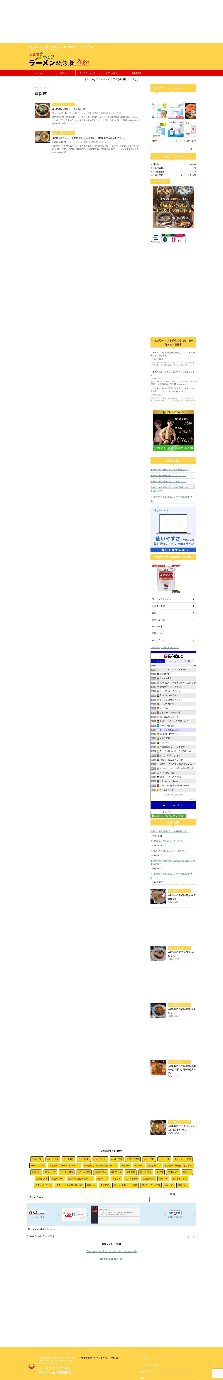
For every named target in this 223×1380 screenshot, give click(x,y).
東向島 (102, 1178)
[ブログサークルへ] (115, 1215)
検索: (173, 1194)
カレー (149, 1159)
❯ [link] (194, 1236)
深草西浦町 (103, 113)
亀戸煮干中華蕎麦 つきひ (178, 1165)
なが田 (116, 1159)
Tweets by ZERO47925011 (164, 647)
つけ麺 (84, 1159)
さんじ (53, 1159)
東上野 (57, 1178)
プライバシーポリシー (100, 1352)
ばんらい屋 (72, 113)
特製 (91, 1185)
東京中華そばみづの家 (80, 1178)
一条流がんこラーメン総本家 (64, 1165)
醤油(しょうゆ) (115, 113)
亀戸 (139, 1165)
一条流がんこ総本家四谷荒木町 (100, 1165)
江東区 (148, 1178)
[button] (58, 1214)
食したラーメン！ (88, 73)
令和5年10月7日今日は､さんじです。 (168, 475)
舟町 (105, 1185)
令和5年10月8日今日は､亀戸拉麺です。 (169, 469)
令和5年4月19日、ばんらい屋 (68, 109)
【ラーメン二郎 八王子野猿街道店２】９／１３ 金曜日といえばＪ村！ (172, 354)
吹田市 (116, 1172)
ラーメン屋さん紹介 (161, 599)
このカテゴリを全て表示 (173, 795)
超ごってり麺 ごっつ (125, 1185)
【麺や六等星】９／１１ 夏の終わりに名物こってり (172, 373)
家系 (187, 1172)
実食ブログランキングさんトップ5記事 (100, 1358)
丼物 (126, 1165)
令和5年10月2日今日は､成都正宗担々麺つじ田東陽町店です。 (172, 489)
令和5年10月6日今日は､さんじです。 (168, 481)
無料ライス (180, 1178)
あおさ (37, 1159)
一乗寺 (85, 142)
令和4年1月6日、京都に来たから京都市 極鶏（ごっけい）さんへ (88, 137)
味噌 (131, 1172)
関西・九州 (104, 142)
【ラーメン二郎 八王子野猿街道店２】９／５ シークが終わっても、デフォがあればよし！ (172, 389)
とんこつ (100, 1159)
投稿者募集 (136, 73)
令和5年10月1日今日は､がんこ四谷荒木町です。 (171, 499)
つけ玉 (69, 1159)
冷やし (50, 1172)
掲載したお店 (158, 619)
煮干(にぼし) (44, 1185)
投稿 (154, 612)
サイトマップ (118, 1352)
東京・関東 (157, 626)
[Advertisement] (91, 21)
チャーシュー (183, 1159)
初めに (63, 73)
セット (70, 142)
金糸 (169, 1185)
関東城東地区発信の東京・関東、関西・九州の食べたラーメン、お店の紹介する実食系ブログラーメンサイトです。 (56, 1361)
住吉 (36, 1172)
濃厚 (97, 142)
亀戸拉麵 (154, 1165)
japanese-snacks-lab (111, 1258)
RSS (130, 1352)
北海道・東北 (158, 606)
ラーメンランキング (36, 1217)
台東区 (100, 1172)
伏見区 (95, 113)
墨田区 (173, 1172)
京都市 (88, 113)
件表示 (40, 1197)
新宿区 (41, 1178)
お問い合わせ (112, 73)
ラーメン (81, 113)
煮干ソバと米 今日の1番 (69, 1185)
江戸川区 (132, 1178)
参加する (192, 799)
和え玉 (145, 1172)
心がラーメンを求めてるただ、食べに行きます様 (111, 1251)
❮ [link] (188, 1236)
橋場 (116, 1178)
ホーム (39, 73)
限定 (183, 1185)
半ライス (84, 1172)
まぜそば (133, 1159)
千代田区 (67, 1172)
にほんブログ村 (175, 1217)
